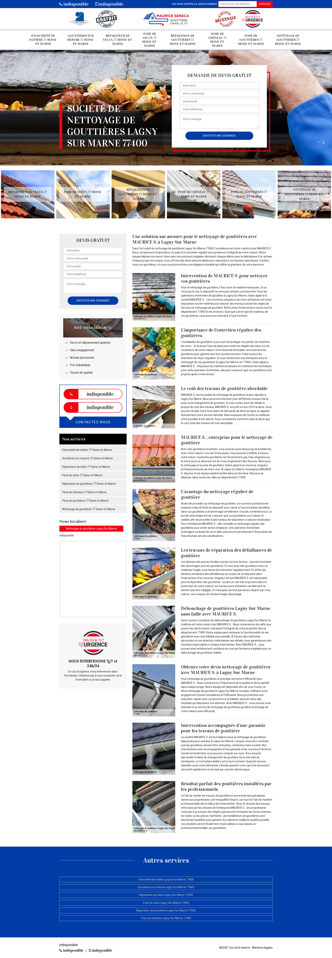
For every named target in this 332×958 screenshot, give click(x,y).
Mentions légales (262, 947)
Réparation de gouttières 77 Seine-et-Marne (183, 40)
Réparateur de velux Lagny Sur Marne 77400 (166, 894)
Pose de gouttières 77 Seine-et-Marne (251, 40)
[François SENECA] (166, 19)
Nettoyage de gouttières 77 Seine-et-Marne (288, 40)
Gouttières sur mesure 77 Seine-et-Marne (80, 40)
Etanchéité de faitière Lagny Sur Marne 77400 (166, 879)
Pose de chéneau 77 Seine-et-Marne (217, 40)
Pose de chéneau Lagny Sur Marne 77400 (166, 918)
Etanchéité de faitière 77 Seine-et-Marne (43, 40)
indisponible (75, 4)
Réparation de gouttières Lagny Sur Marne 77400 (166, 910)
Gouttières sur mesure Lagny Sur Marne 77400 (166, 887)
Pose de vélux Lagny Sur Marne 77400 (166, 902)
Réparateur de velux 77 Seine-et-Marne (118, 40)
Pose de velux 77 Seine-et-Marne (149, 40)
